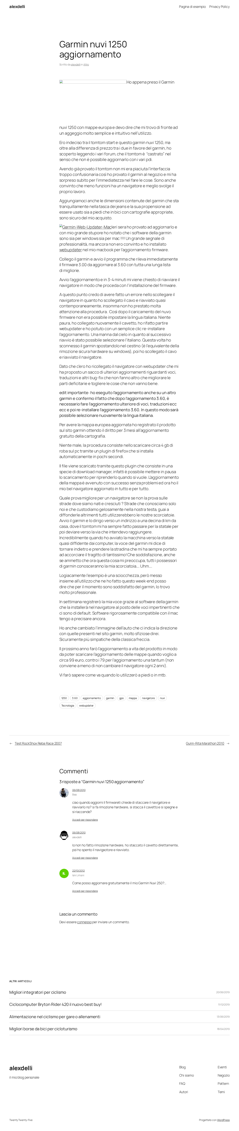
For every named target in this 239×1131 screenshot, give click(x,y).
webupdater (70, 250)
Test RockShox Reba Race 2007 (38, 743)
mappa (133, 698)
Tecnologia (67, 705)
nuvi (162, 698)
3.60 (75, 698)
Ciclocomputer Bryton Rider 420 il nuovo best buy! (55, 1004)
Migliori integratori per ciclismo (37, 992)
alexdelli (17, 6)
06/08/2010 (79, 790)
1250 (64, 698)
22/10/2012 (78, 870)
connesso (84, 922)
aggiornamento (92, 698)
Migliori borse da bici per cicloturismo (43, 1029)
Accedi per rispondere (85, 819)
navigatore (148, 698)
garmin (110, 698)
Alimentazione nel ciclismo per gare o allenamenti (54, 1016)
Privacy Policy (219, 6)
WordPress (223, 1120)
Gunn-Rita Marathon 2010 (205, 743)
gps (121, 698)
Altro (86, 64)
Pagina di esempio (192, 6)
